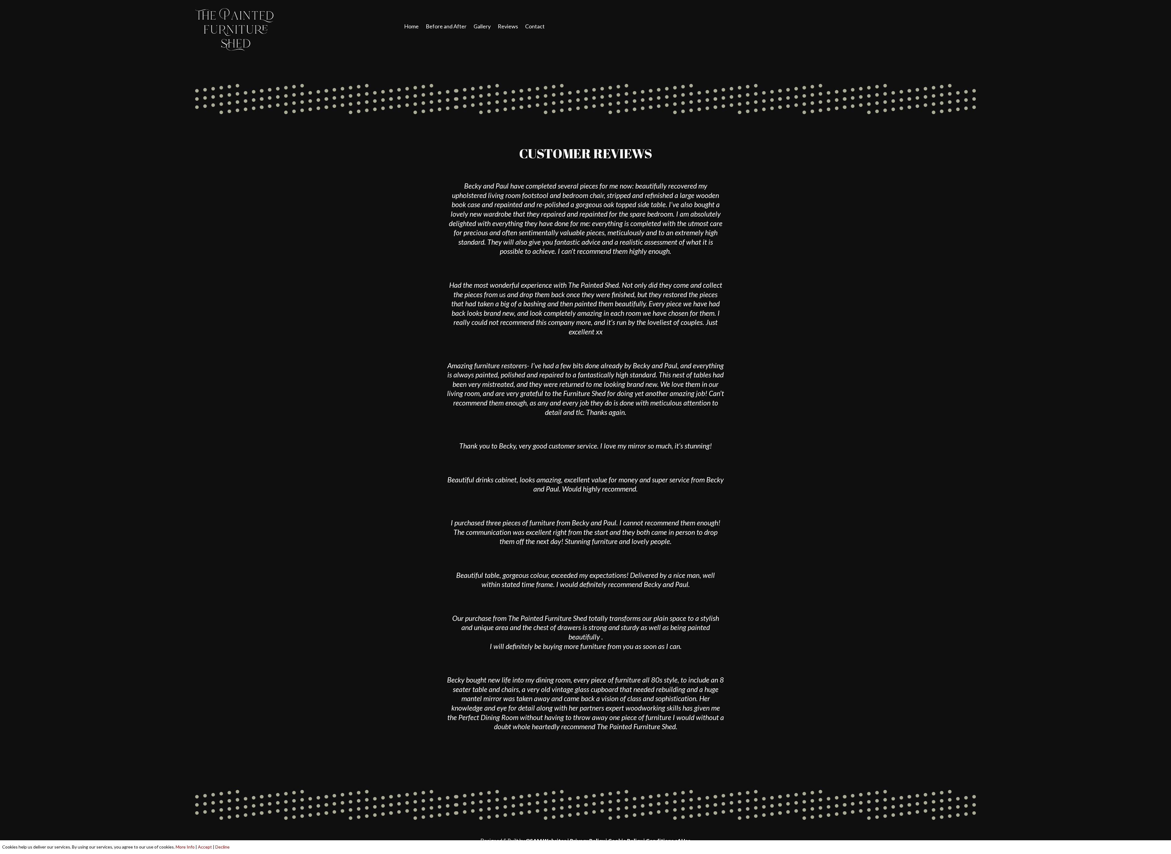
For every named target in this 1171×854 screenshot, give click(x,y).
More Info (185, 846)
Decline (222, 846)
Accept (205, 846)
